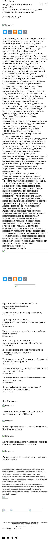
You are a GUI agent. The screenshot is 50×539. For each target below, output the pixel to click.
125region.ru (8, 1)
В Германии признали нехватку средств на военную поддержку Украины (22, 351)
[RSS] (16, 538)
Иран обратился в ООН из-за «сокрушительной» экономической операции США (23, 322)
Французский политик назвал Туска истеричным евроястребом (19, 304)
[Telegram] (12, 538)
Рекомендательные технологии (25, 526)
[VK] (8, 538)
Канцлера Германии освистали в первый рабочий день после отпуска (21, 388)
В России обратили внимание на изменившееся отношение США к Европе (22, 341)
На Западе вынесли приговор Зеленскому (22, 312)
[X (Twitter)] (3, 538)
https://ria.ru (20, 248)
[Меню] (41, 4)
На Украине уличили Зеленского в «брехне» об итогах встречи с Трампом (24, 360)
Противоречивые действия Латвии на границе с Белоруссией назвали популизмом (24, 443)
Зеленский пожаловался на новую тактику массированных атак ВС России (22, 412)
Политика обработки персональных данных (25, 523)
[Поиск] (46, 4)
